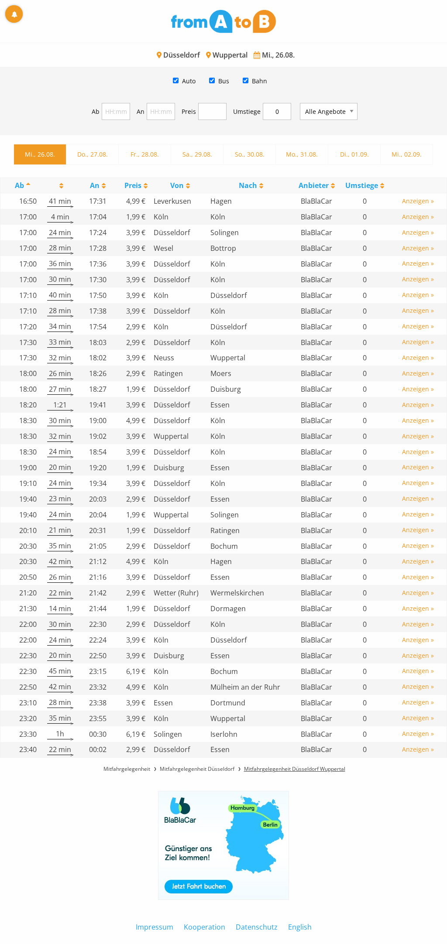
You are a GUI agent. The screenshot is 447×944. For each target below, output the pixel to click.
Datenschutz (257, 927)
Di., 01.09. (354, 154)
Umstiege (247, 111)
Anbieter (314, 185)
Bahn (259, 81)
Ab (96, 111)
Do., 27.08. (92, 154)
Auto (189, 81)
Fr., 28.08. (145, 154)
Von (177, 185)
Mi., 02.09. (407, 154)
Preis (189, 111)
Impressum (154, 927)
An (140, 111)
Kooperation (204, 927)
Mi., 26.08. (40, 154)
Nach (248, 185)
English (300, 927)
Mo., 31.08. (302, 154)
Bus (223, 81)
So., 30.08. (250, 154)
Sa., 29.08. (197, 154)
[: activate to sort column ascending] (60, 185)
